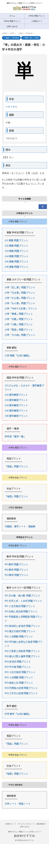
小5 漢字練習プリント (16, 410)
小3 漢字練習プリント (16, 400)
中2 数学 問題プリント (16, 569)
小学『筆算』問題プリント (19, 313)
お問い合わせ (12, 26)
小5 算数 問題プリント (16, 261)
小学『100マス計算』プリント (21, 308)
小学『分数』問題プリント (19, 319)
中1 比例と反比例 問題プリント (21, 611)
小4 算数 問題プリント (16, 256)
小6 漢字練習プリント (16, 415)
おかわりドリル (24, 835)
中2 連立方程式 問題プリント (20, 631)
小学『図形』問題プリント (19, 329)
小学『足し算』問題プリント (20, 287)
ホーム (12, 16)
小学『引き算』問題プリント (20, 292)
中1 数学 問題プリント (16, 564)
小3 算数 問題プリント (16, 251)
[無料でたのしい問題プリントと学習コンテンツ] (24, 9)
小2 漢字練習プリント (16, 394)
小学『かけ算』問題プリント (20, 298)
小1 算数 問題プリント (16, 240)
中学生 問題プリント (12, 21)
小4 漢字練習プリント (16, 405)
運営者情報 (40, 824)
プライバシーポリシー (25, 824)
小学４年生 (11, 106)
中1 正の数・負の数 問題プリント (22, 595)
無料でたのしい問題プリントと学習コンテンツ (24, 832)
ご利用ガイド (9, 824)
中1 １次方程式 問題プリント (20, 606)
